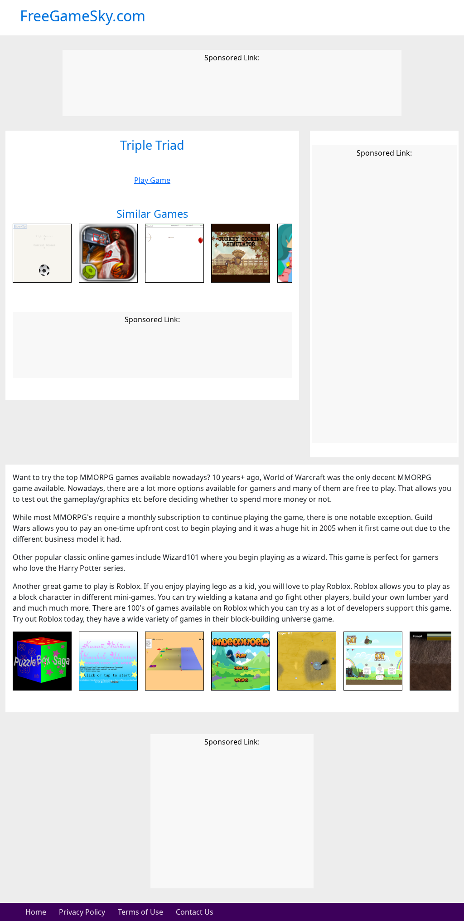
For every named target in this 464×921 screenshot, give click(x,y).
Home (35, 912)
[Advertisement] (232, 90)
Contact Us (194, 912)
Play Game (152, 180)
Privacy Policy (82, 912)
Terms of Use (140, 912)
